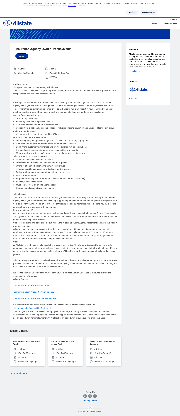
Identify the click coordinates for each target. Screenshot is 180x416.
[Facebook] (95, 396)
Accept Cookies (148, 12)
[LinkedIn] (85, 396)
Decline (132, 12)
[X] (90, 396)
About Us (133, 98)
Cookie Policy (72, 6)
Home (154, 24)
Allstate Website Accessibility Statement (32, 308)
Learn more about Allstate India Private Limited (35, 298)
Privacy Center (90, 400)
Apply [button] (21, 56)
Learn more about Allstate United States (32, 285)
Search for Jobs (170, 24)
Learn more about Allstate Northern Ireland (33, 292)
